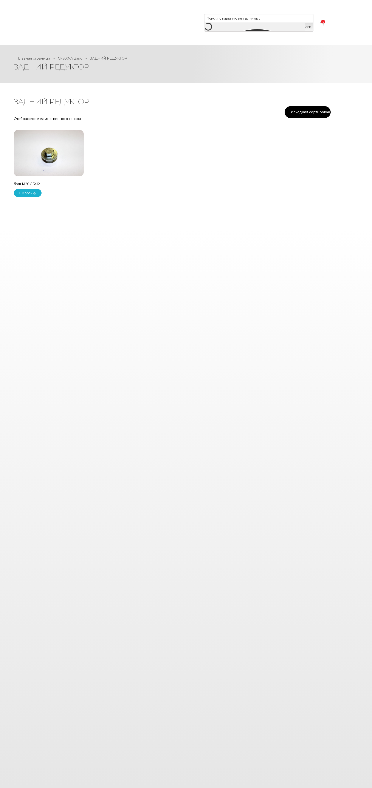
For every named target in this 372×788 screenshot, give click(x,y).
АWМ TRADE (209, 333)
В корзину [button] (27, 193)
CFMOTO (175, 333)
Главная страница (34, 58)
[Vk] (194, 395)
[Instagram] (177, 395)
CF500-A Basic (70, 58)
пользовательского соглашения (196, 737)
